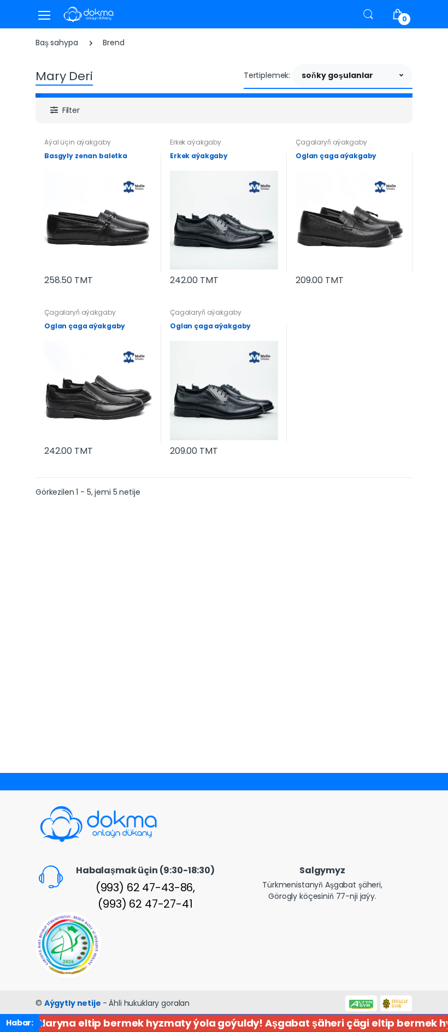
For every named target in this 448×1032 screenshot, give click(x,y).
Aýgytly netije (73, 1003)
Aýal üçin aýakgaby (77, 142)
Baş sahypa (57, 42)
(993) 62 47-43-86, (145, 887)
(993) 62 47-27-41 (145, 903)
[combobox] (352, 76)
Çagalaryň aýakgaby (331, 142)
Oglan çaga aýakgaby (336, 156)
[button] (368, 13)
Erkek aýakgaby (195, 142)
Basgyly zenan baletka (85, 156)
